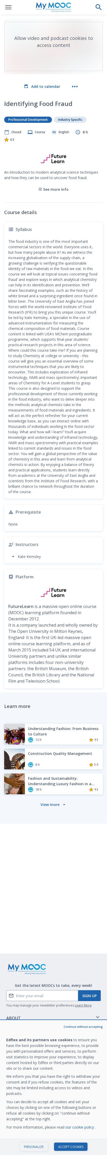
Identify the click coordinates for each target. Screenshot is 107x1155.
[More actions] (74, 86)
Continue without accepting (83, 1027)
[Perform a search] (99, 7)
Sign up (89, 995)
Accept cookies (70, 1147)
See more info (56, 189)
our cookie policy (80, 1127)
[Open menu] (8, 7)
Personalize (34, 1147)
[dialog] (53, 1088)
